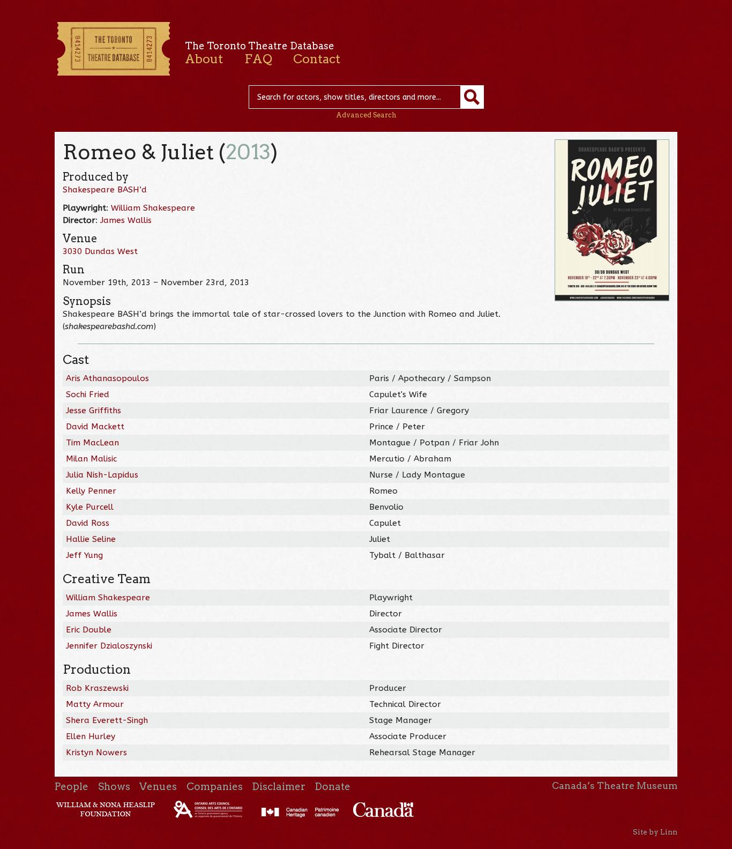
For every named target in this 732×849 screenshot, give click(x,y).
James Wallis (126, 220)
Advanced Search (366, 115)
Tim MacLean (92, 443)
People (71, 786)
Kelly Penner (91, 491)
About (204, 58)
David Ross (87, 523)
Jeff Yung (84, 555)
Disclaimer (278, 786)
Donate (332, 786)
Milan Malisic (91, 459)
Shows (114, 786)
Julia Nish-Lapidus (102, 475)
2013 (248, 152)
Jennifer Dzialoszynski (109, 646)
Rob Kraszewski (97, 688)
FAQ (258, 58)
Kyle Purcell (90, 507)
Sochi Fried (87, 394)
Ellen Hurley (90, 736)
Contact (316, 58)
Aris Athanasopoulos (107, 378)
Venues (158, 786)
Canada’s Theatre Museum (614, 785)
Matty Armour (95, 704)
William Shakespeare (153, 208)
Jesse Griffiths (93, 410)
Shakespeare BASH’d (105, 190)
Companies (214, 786)
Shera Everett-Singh (107, 720)
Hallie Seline (91, 539)
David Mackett (95, 426)
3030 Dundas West (100, 251)
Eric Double (88, 630)
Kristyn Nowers (96, 752)
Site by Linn (655, 832)
